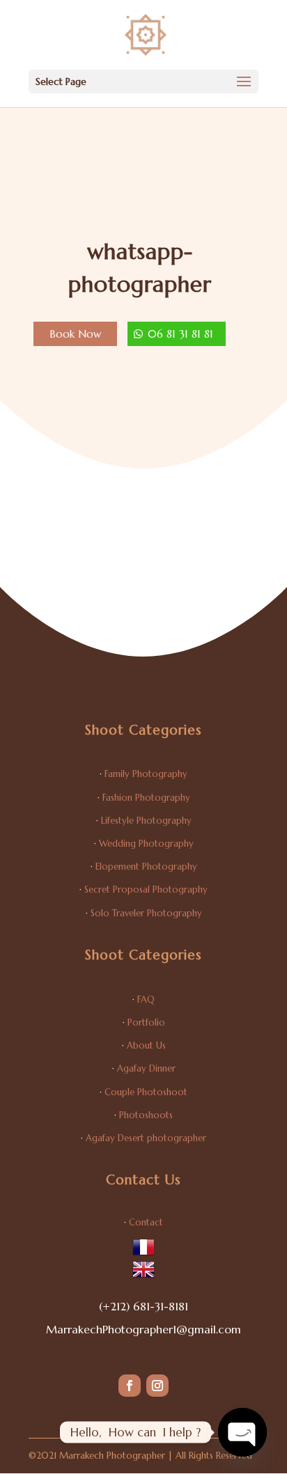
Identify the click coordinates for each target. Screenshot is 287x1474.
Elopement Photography (146, 866)
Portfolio (146, 1022)
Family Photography (145, 774)
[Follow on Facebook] (129, 1385)
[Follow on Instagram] (157, 1385)
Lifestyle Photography (146, 820)
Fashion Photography (146, 797)
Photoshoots (146, 1115)
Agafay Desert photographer (146, 1138)
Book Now (75, 333)
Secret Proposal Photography (146, 889)
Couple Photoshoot (145, 1092)
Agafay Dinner (146, 1068)
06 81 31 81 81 (180, 333)
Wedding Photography (146, 843)
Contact (146, 1222)
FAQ (146, 999)
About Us (146, 1045)
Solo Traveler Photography (146, 913)
